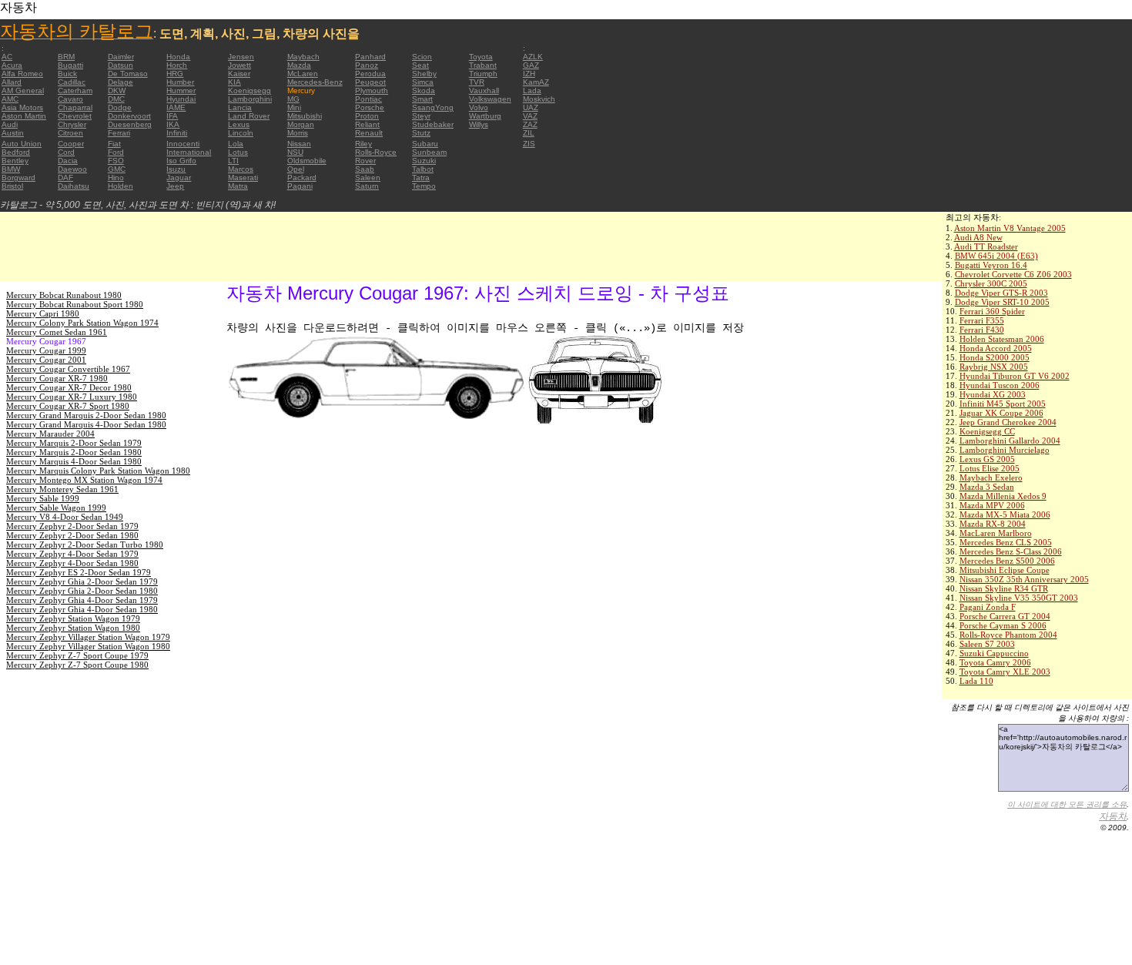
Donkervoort (129, 116)
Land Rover (249, 116)
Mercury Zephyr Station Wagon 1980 (73, 627)
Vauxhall (484, 90)
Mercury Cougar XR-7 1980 (57, 378)
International (188, 152)
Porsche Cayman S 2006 (1003, 625)
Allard (12, 82)
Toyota (481, 56)
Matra (238, 186)
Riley (363, 143)
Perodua (370, 73)
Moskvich (539, 99)
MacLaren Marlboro (996, 533)
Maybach (303, 56)
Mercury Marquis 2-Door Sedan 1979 (74, 442)
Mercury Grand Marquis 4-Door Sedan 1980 (86, 424)
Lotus (238, 152)
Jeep (175, 186)
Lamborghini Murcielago (1005, 449)
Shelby (424, 73)
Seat (420, 65)
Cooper (71, 143)
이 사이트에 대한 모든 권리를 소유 (1067, 804)
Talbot (423, 169)
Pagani (300, 186)
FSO (116, 160)
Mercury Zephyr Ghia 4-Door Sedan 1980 (82, 609)
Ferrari (119, 133)
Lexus (239, 124)
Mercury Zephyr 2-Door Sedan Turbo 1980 (84, 544)
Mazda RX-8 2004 (993, 523)
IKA (172, 124)
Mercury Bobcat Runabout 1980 (64, 295)
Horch (176, 65)
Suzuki (424, 160)
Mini (294, 107)
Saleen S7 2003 (987, 643)
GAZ (531, 65)
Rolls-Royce (376, 152)
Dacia (68, 160)
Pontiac (368, 99)
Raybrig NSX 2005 (994, 366)
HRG (174, 73)
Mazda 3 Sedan (987, 486)
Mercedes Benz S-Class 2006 (1011, 551)
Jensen (241, 56)
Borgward (18, 177)
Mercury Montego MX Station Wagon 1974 (84, 479)
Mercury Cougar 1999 (46, 350)
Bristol (12, 186)
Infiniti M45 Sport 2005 (1003, 403)
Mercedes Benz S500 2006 (1007, 560)
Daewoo (72, 169)
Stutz (421, 133)
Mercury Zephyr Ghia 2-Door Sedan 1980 (82, 590)
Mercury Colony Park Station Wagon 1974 (82, 322)
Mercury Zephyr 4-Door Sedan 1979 (72, 553)
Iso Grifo (181, 160)
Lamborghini (250, 99)
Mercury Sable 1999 (42, 498)
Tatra (421, 177)
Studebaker (433, 124)
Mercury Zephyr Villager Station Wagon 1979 (88, 637)
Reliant (367, 124)
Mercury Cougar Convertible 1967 (68, 369)
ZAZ (530, 124)
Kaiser (239, 73)
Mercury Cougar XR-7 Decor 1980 (69, 387)
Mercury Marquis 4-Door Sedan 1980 (74, 461)
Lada (532, 90)
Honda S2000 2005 (995, 357)
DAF (65, 177)
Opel (295, 169)
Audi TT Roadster (986, 246)
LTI (233, 160)
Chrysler (72, 124)
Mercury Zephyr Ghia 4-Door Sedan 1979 (82, 600)
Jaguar (178, 177)
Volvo (478, 107)
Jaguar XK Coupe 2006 (1001, 412)
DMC (116, 99)
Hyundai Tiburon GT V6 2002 (1015, 375)
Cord (66, 152)
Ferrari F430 (982, 329)
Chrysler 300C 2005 (991, 283)
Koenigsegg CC (987, 431)
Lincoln (240, 133)
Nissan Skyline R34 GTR (1004, 588)
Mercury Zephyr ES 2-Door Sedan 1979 (78, 572)
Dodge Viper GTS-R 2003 (1001, 292)
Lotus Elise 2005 (990, 468)
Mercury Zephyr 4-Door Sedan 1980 (72, 563)
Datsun (120, 65)
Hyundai (181, 99)
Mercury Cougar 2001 (46, 359)
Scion (422, 56)
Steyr (421, 116)
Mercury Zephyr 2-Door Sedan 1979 (72, 526)
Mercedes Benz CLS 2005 (1006, 542)
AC (7, 56)
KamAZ (536, 82)
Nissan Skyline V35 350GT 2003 (1019, 597)
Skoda (423, 90)
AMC (10, 99)
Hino (116, 177)
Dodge (120, 107)
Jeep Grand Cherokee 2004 (1008, 422)
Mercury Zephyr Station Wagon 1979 (73, 618)
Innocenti (182, 143)
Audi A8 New (978, 237)
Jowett (239, 65)
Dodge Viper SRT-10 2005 (1002, 302)
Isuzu (176, 169)
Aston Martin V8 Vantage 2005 (1010, 228)
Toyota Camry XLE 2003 (1005, 671)
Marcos (240, 169)
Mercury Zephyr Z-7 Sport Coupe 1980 (77, 664)
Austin (13, 133)
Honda (178, 56)
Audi (10, 124)
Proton (367, 116)
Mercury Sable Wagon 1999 (56, 507)
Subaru (425, 143)
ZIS (529, 143)
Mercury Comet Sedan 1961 (56, 332)
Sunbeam (429, 152)
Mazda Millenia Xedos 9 (1003, 496)
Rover (365, 160)
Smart (422, 99)
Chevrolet (75, 116)
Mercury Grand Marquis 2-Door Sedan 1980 (86, 415)
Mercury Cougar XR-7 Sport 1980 (67, 405)
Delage (120, 82)
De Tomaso (128, 73)
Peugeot (370, 82)
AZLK (533, 56)
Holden (120, 186)
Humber (180, 82)
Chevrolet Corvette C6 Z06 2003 (1013, 274)
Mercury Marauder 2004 (50, 433)
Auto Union (22, 143)
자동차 (1113, 816)
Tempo (424, 186)
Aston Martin (24, 116)
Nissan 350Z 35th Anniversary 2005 (1024, 579)
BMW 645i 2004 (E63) (996, 255)
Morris (297, 133)
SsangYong (433, 107)
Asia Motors (22, 107)
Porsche (369, 107)
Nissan (299, 143)
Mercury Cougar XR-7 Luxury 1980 (71, 396)
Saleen (367, 177)
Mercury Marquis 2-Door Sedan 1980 (74, 452)
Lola (235, 143)
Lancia (240, 107)
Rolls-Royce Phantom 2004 (1008, 634)
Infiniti (176, 133)
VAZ (530, 116)
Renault (369, 133)
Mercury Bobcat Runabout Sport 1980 (74, 304)
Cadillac (71, 82)
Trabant (483, 65)
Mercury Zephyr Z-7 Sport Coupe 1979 (77, 655)
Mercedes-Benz (315, 82)
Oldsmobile (307, 160)
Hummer (181, 90)
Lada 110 (976, 680)
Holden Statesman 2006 (1002, 338)
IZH (529, 73)
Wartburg (485, 116)
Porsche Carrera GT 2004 (1005, 616)
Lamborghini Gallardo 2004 (1010, 440)
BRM (66, 56)
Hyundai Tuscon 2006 (1000, 385)
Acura (12, 65)
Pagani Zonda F (988, 607)
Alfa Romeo (22, 73)
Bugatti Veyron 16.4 (991, 265)
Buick (67, 73)
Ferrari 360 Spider (992, 311)
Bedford (16, 152)
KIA (234, 82)
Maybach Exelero (991, 477)
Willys (478, 124)
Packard (301, 177)
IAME (176, 107)
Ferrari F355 (982, 320)
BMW (11, 169)
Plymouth (371, 90)
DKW (117, 90)
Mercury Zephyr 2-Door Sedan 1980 (72, 535)
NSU (295, 152)
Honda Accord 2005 (996, 348)
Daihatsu (73, 186)
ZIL (528, 133)
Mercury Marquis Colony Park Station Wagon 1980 (98, 470)
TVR (476, 82)
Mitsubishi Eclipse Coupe (1005, 570)
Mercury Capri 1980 (42, 313)
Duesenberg (130, 124)
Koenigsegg (249, 90)
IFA (172, 116)
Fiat (114, 143)
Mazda (299, 65)
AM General (23, 90)
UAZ (530, 107)
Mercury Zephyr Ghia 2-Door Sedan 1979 (82, 581)
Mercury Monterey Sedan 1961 (62, 489)
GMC (117, 169)
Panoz (366, 65)
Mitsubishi (304, 116)
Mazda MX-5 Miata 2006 (1005, 514)
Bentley (15, 160)
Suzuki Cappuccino (994, 653)
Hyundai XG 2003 (993, 394)
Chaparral (75, 107)
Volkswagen (490, 99)
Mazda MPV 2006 (992, 505)
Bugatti (70, 65)
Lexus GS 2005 (987, 459)
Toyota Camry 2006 (995, 662)
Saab (364, 169)
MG (293, 99)
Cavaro (70, 99)
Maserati (243, 177)
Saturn (367, 186)
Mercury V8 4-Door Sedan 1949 (64, 516)
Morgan (300, 124)
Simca (423, 82)
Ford (116, 152)
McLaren (302, 73)
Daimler (121, 56)
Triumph (483, 73)
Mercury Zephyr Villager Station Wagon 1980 (88, 646)
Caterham (75, 90)
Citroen (70, 133)
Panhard (370, 56)
